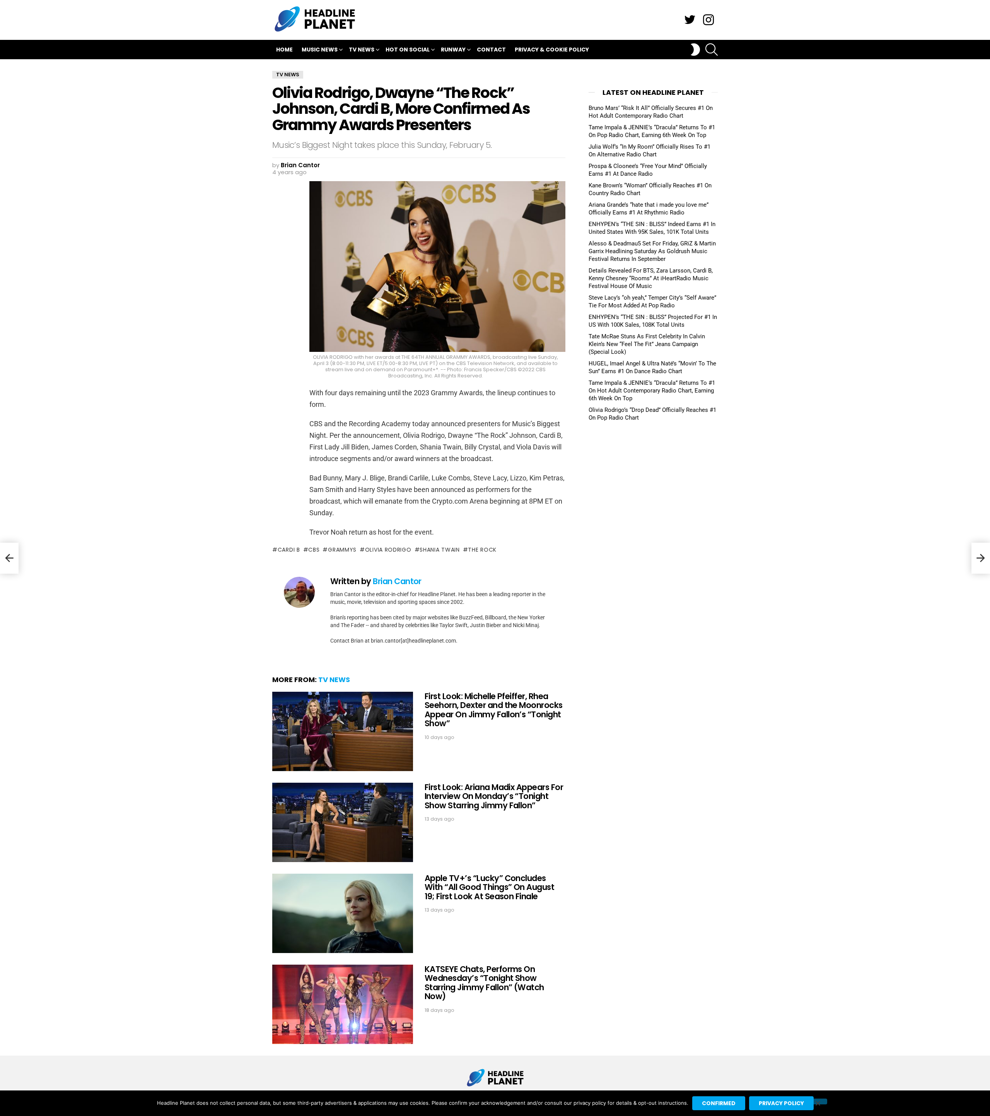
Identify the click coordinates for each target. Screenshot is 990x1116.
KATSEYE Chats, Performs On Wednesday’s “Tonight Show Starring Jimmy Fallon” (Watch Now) (484, 982)
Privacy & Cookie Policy (552, 49)
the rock (482, 550)
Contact (491, 49)
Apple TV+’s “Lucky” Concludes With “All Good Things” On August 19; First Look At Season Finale (489, 887)
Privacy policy (781, 1103)
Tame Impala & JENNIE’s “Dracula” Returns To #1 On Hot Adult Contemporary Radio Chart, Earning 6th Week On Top (652, 390)
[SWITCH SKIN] (695, 49)
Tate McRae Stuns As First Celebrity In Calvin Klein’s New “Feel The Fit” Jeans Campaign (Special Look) (647, 344)
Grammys (342, 550)
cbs (313, 550)
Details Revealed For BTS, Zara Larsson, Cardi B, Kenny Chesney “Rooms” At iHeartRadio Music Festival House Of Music (651, 278)
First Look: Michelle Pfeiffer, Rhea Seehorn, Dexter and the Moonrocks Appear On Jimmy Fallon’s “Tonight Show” (494, 710)
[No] (817, 1101)
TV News (361, 49)
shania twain (439, 550)
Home (284, 49)
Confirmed (719, 1103)
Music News (320, 49)
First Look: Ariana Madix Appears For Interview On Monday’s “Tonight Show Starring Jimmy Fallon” (494, 796)
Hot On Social (408, 49)
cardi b (289, 550)
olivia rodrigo (388, 550)
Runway (453, 49)
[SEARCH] (711, 49)
